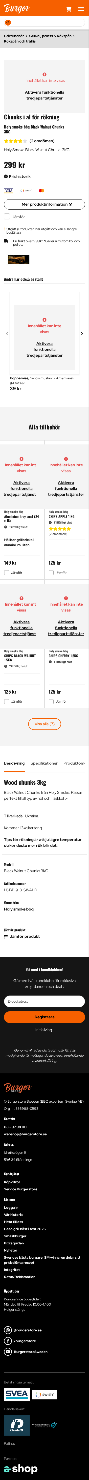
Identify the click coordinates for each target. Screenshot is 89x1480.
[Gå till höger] (82, 334)
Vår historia (13, 1214)
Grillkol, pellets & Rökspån (50, 36)
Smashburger (15, 1236)
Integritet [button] (12, 1269)
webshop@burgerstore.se (25, 1134)
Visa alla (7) (45, 723)
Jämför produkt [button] (24, 936)
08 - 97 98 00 (15, 1127)
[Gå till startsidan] (17, 9)
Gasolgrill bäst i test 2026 (25, 1229)
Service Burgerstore (20, 1189)
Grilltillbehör (14, 36)
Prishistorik (19, 176)
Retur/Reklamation (19, 1277)
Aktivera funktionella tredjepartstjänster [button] (44, 349)
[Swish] (44, 1394)
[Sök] (8, 23)
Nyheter (10, 1250)
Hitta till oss (13, 1222)
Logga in (11, 1207)
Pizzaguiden (14, 1243)
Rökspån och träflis (20, 41)
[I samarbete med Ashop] (21, 1469)
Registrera (45, 1017)
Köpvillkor (12, 1182)
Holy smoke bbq (19, 909)
